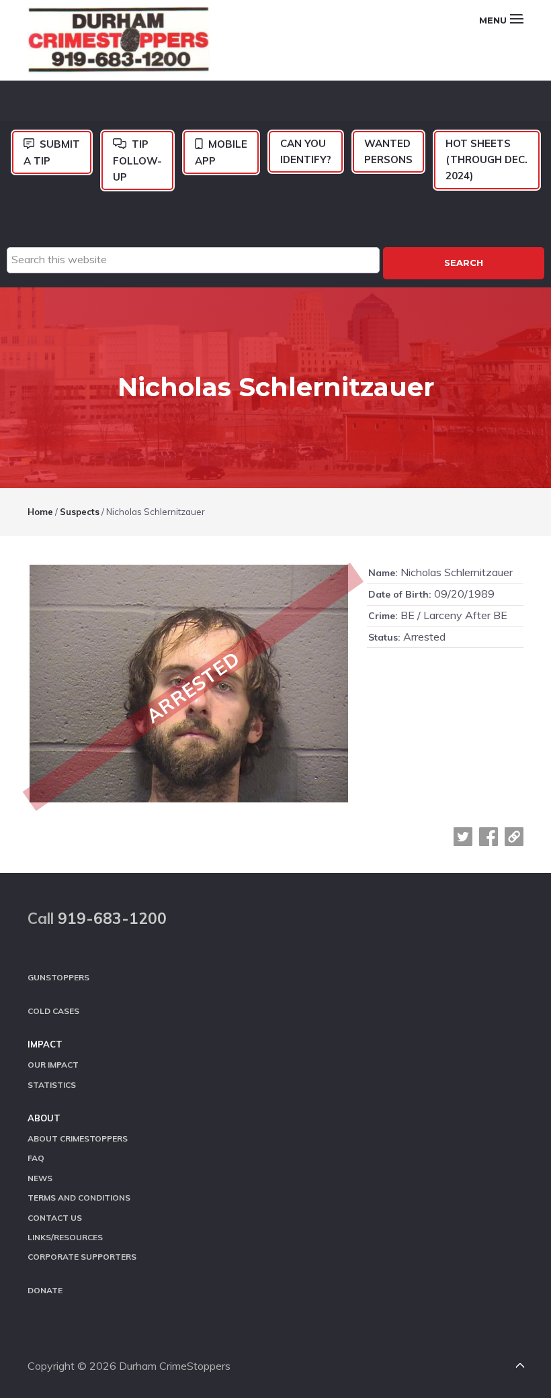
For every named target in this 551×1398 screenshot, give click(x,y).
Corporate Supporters (82, 1257)
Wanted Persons (388, 151)
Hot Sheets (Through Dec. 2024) (486, 160)
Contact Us (55, 1218)
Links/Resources (65, 1237)
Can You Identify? (305, 151)
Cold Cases (53, 1011)
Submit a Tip (52, 152)
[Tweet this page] (463, 836)
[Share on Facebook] (488, 836)
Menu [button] (493, 20)
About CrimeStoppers (78, 1138)
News (40, 1178)
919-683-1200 (112, 918)
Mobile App (221, 152)
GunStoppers (58, 977)
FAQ (36, 1158)
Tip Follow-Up (137, 160)
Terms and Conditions (79, 1198)
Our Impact (53, 1065)
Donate (45, 1290)
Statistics (52, 1085)
